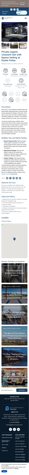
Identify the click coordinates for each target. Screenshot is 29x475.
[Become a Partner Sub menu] (13, 12)
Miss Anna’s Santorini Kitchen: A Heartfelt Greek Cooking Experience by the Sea (14, 377)
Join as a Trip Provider (20, 446)
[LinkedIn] (13, 178)
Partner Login (19, 13)
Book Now (22, 390)
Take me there (6, 221)
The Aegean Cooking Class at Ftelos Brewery (14, 293)
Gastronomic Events (7, 437)
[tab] (5, 217)
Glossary (4, 447)
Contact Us (5, 450)
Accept (4, 471)
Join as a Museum (20, 441)
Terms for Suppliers (20, 454)
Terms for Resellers (20, 457)
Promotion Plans (19, 452)
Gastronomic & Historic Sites (6, 441)
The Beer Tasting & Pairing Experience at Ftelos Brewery (14, 356)
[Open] (26, 18)
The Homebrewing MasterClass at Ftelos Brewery (14, 273)
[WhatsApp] (17, 178)
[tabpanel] (14, 239)
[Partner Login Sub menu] (25, 12)
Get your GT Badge (20, 460)
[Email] (20, 178)
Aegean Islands (5, 174)
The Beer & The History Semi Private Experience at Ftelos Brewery (14, 335)
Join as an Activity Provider (20, 437)
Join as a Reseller (19, 449)
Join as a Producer (20, 444)
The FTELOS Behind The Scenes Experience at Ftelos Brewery (14, 314)
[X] (10, 178)
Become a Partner (5, 13)
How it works (5, 444)
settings (16, 468)
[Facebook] (7, 178)
